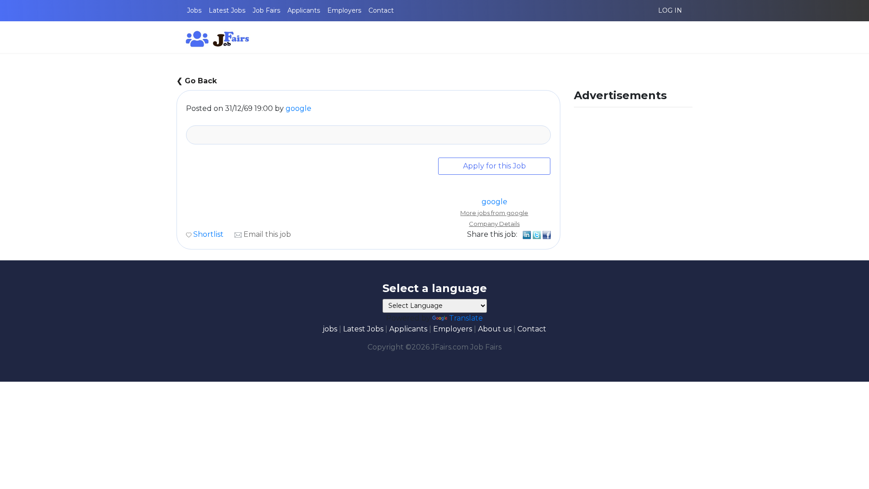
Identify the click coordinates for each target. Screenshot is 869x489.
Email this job (267, 234)
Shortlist (208, 234)
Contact (381, 10)
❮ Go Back (197, 81)
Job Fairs (266, 10)
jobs (330, 329)
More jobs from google (494, 212)
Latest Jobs (227, 10)
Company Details (494, 223)
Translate (466, 318)
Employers (344, 10)
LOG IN (670, 10)
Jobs (194, 10)
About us (494, 329)
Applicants (303, 10)
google (298, 108)
